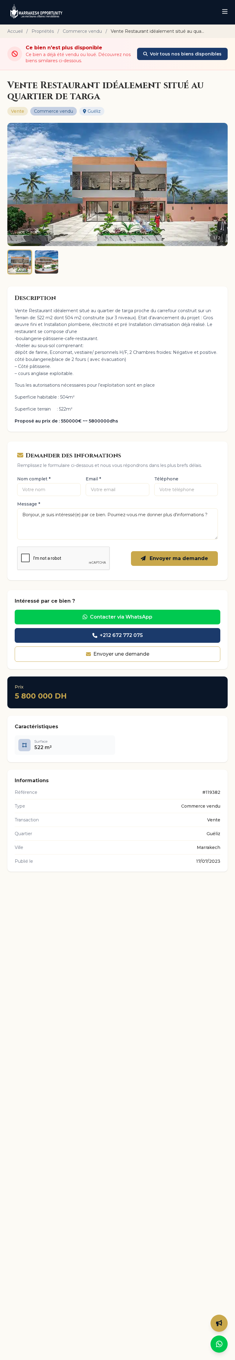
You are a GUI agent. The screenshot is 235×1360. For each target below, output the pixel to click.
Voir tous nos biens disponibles (186, 54)
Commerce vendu (82, 31)
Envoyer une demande (121, 654)
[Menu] (225, 12)
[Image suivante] (219, 184)
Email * (93, 479)
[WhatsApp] (219, 1344)
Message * (28, 504)
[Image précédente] (16, 184)
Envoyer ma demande (178, 558)
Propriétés (43, 31)
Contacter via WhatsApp (121, 617)
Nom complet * (33, 479)
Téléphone (166, 479)
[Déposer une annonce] (219, 1323)
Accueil (15, 31)
